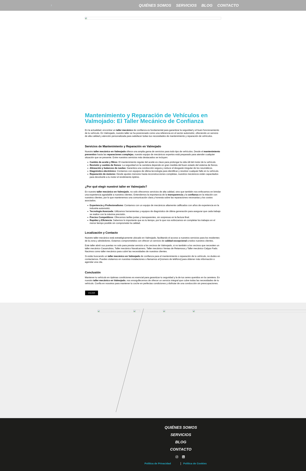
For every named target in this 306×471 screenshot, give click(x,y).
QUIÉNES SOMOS (155, 5)
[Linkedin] (183, 457)
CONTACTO (228, 5)
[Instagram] (177, 457)
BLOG (207, 5)
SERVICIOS (186, 5)
